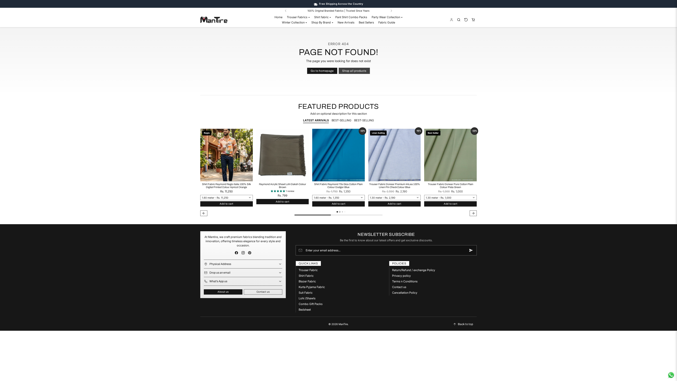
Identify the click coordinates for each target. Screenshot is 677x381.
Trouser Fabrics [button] (297, 17)
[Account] (451, 19)
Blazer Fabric (307, 281)
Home (278, 17)
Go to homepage (322, 70)
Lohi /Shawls (307, 298)
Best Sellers (366, 22)
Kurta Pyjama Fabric (312, 287)
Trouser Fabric (308, 270)
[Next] (391, 10)
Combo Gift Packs (310, 304)
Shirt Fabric (306, 275)
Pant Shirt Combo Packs (351, 17)
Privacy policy (401, 275)
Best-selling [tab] (341, 120)
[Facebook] (236, 253)
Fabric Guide (386, 22)
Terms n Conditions (404, 281)
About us (223, 291)
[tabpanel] (338, 173)
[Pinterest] (249, 253)
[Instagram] (243, 253)
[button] (458, 19)
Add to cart (226, 203)
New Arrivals (346, 22)
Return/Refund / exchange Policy (413, 270)
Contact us (263, 291)
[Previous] (285, 10)
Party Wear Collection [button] (386, 17)
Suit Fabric (306, 292)
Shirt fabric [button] (321, 17)
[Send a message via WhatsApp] (671, 375)
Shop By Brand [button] (321, 22)
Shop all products (354, 70)
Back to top (465, 324)
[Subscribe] (471, 250)
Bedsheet (305, 309)
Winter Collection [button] (293, 22)
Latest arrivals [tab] (316, 120)
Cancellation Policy (404, 292)
